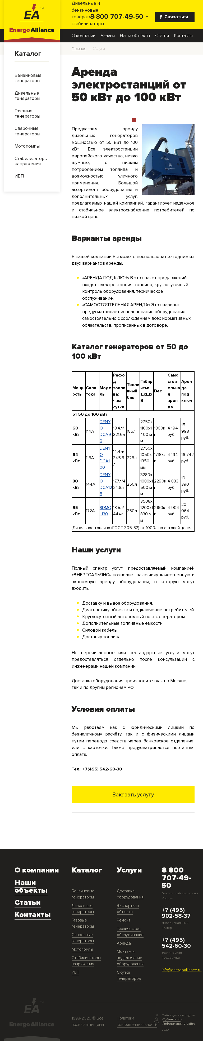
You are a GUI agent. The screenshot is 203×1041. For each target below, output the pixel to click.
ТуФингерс (172, 1019)
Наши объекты (135, 35)
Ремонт (123, 920)
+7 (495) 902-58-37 (176, 913)
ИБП (75, 972)
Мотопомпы (82, 949)
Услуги (108, 36)
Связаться (176, 17)
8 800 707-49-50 (116, 17)
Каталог (28, 54)
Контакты (183, 35)
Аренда (124, 943)
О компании (83, 35)
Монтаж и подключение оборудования (130, 958)
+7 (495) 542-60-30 (176, 943)
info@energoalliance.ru (181, 970)
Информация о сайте (178, 1023)
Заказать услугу (133, 794)
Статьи (162, 35)
